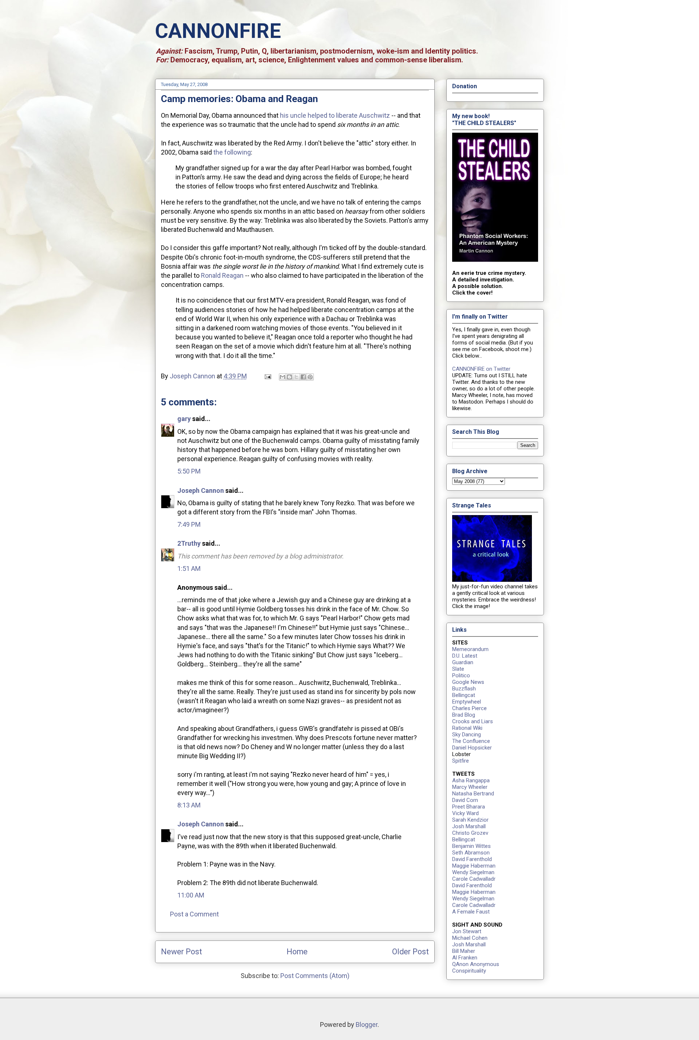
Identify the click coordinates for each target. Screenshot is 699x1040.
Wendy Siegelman (473, 872)
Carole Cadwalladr (473, 879)
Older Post (410, 951)
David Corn (465, 800)
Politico (461, 675)
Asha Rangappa (471, 780)
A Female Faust (471, 911)
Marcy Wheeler (469, 787)
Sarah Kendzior (470, 820)
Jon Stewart (466, 931)
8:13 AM (189, 805)
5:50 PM (189, 471)
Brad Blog (463, 715)
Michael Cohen (469, 938)
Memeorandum (470, 649)
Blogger (367, 1024)
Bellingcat (463, 695)
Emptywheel (466, 701)
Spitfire (460, 760)
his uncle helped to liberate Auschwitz (335, 115)
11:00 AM (190, 895)
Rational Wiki (467, 728)
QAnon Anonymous (475, 964)
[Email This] (282, 377)
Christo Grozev (470, 833)
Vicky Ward (465, 813)
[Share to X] (296, 377)
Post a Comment (194, 914)
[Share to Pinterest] (310, 377)
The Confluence (471, 741)
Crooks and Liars (472, 721)
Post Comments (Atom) (315, 975)
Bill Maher (463, 951)
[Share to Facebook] (303, 377)
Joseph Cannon (200, 490)
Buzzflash (464, 688)
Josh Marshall (469, 826)
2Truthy (189, 543)
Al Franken (464, 957)
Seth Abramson (471, 852)
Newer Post (181, 951)
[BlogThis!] (289, 377)
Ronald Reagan (222, 275)
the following (232, 152)
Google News (468, 682)
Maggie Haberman (473, 865)
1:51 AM (189, 568)
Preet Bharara (468, 806)
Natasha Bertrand (473, 793)
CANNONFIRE (218, 31)
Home (297, 951)
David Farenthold (472, 859)
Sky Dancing (466, 734)
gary (184, 418)
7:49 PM (189, 524)
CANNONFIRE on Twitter (481, 369)
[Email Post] (267, 376)
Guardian (462, 662)
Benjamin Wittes (471, 846)
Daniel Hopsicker (472, 747)
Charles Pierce (469, 708)
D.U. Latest (464, 656)
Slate (458, 669)
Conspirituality (469, 970)
